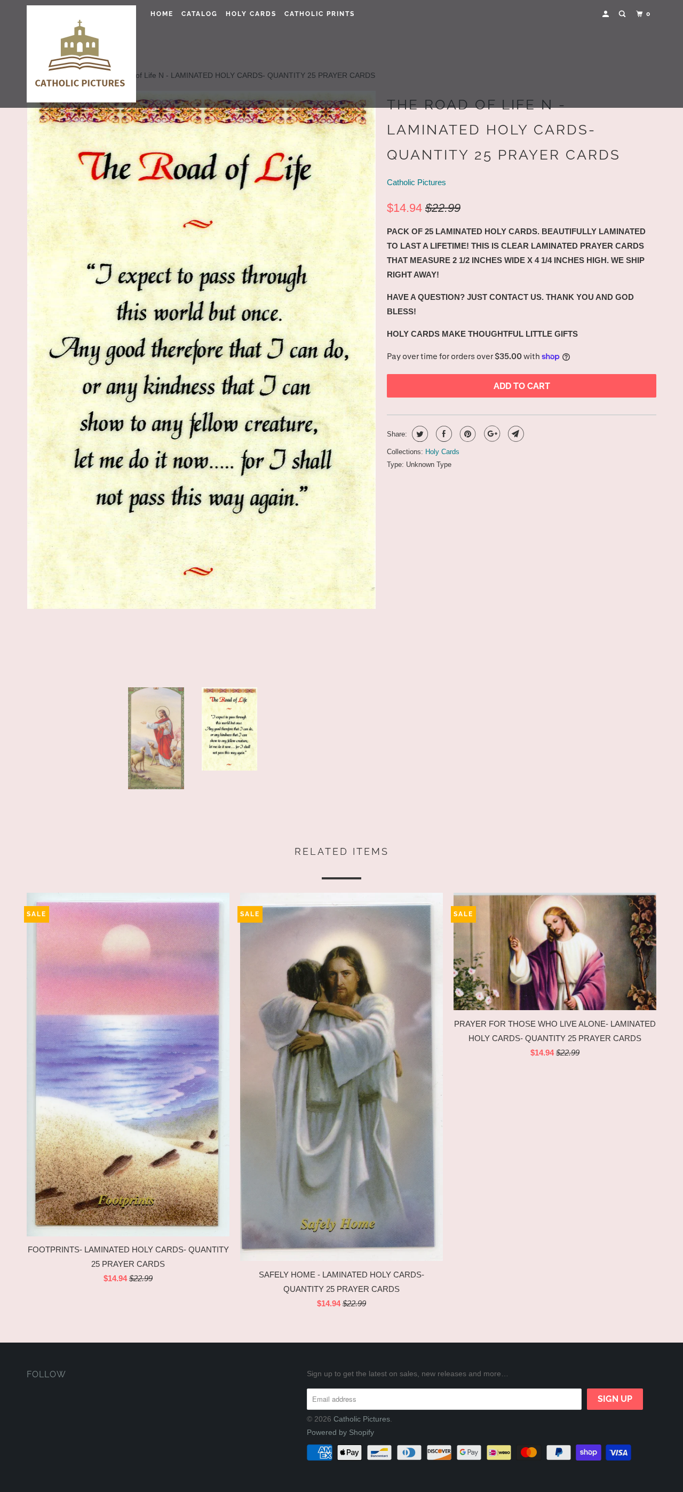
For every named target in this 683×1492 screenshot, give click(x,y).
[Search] (623, 14)
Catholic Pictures (416, 182)
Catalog (199, 14)
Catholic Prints (319, 14)
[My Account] (606, 14)
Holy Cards (251, 14)
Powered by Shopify (340, 1432)
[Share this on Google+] (490, 434)
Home (161, 14)
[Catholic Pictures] (81, 54)
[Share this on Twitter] (418, 434)
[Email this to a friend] (514, 434)
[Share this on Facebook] (442, 434)
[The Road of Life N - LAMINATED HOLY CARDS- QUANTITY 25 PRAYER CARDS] (209, 384)
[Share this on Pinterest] (466, 434)
